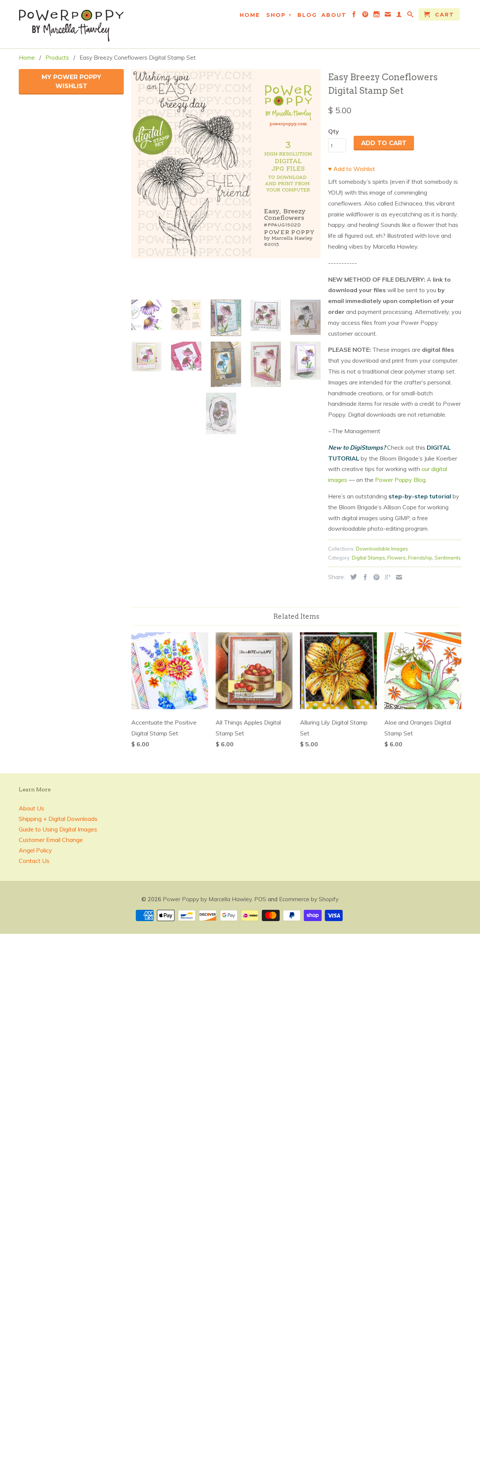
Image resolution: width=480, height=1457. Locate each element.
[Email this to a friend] (397, 577)
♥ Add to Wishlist (351, 169)
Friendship (420, 558)
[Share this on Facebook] (363, 577)
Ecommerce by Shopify (309, 899)
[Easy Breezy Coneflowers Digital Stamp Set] (226, 163)
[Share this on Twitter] (351, 576)
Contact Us (34, 860)
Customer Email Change (51, 839)
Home (250, 15)
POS (260, 899)
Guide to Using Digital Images (58, 829)
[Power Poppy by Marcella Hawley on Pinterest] (365, 15)
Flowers (396, 558)
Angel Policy (35, 850)
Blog (307, 15)
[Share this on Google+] (386, 577)
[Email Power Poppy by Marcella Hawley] (388, 15)
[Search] (410, 15)
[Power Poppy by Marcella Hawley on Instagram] (377, 15)
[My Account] (399, 15)
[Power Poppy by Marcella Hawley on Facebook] (354, 15)
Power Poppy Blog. (401, 479)
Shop (279, 15)
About (333, 15)
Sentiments (448, 558)
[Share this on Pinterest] (375, 577)
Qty (333, 131)
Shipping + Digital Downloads (58, 818)
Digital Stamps (368, 558)
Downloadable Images (382, 549)
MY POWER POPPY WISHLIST (71, 82)
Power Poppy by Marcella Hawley (207, 899)
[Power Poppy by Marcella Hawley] (71, 24)
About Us (31, 808)
